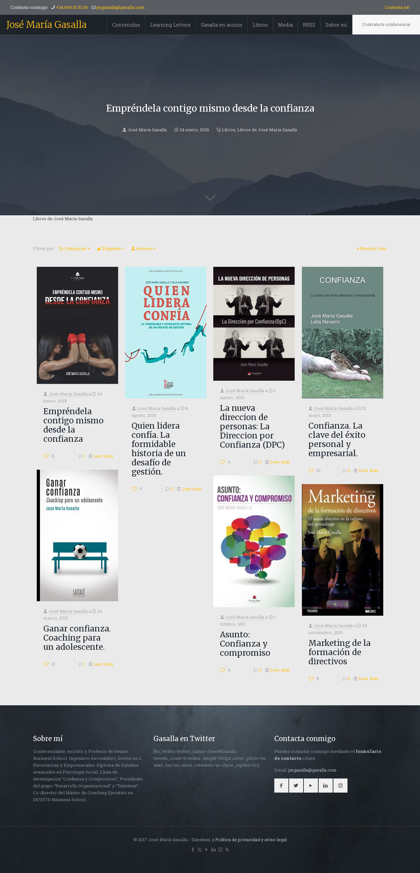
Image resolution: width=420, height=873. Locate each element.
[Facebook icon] (192, 849)
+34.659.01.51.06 (72, 7)
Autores (144, 248)
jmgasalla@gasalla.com (120, 7)
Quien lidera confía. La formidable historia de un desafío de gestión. (159, 449)
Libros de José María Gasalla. (267, 130)
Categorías (75, 248)
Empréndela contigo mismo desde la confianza (73, 425)
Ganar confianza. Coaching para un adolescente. (77, 638)
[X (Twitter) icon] (199, 849)
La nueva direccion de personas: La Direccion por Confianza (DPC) (252, 426)
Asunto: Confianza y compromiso (245, 643)
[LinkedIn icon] (213, 849)
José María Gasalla (47, 25)
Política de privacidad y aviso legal (251, 839)
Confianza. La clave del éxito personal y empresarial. (337, 439)
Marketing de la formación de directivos (339, 652)
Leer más (103, 456)
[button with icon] (281, 785)
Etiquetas (111, 248)
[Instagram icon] (220, 849)
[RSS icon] (227, 849)
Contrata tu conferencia (386, 24)
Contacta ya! (397, 7)
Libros (228, 130)
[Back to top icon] (388, 859)
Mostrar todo (373, 248)
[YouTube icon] (206, 849)
